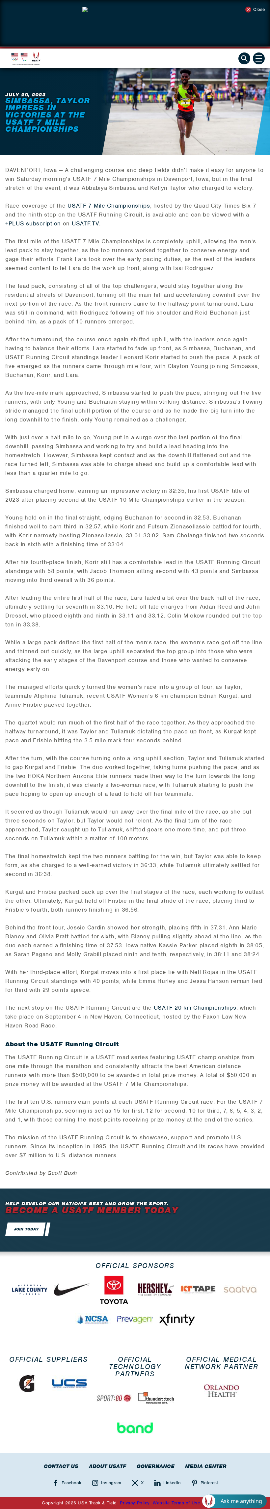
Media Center (206, 1466)
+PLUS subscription (33, 223)
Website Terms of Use (176, 1503)
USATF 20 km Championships (195, 1007)
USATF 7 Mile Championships (109, 205)
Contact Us (61, 1466)
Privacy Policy (135, 1503)
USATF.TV (85, 223)
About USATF (107, 1466)
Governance (156, 1466)
